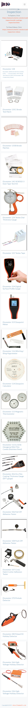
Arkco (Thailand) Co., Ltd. (19, 705)
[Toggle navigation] (24, 4)
